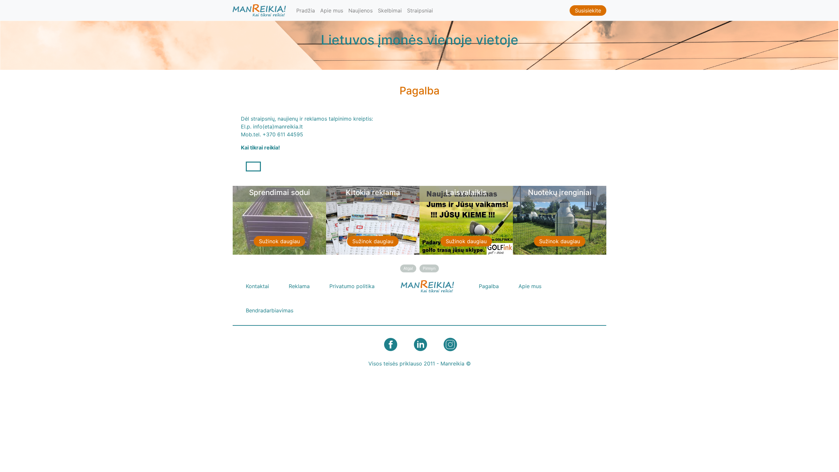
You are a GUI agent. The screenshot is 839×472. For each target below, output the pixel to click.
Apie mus (331, 10)
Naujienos (360, 10)
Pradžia (305, 10)
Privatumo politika (352, 286)
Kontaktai (257, 286)
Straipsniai (420, 10)
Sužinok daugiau (279, 241)
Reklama (299, 286)
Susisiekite (588, 10)
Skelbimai (390, 10)
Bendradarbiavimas (269, 310)
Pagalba (489, 286)
